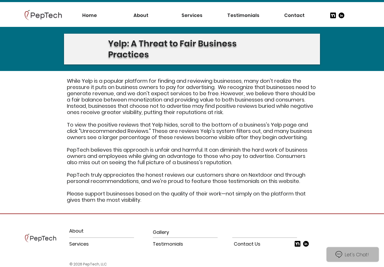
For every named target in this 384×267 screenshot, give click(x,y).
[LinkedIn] (341, 15)
